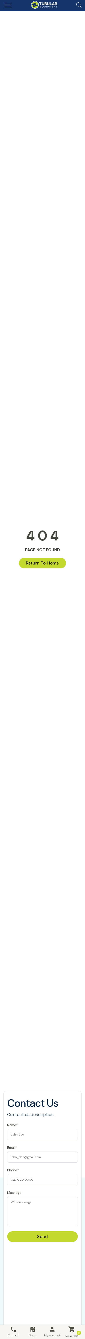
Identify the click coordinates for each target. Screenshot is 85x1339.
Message (14, 1192)
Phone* (13, 1170)
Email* (12, 1147)
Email (11, 1112)
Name (11, 1093)
